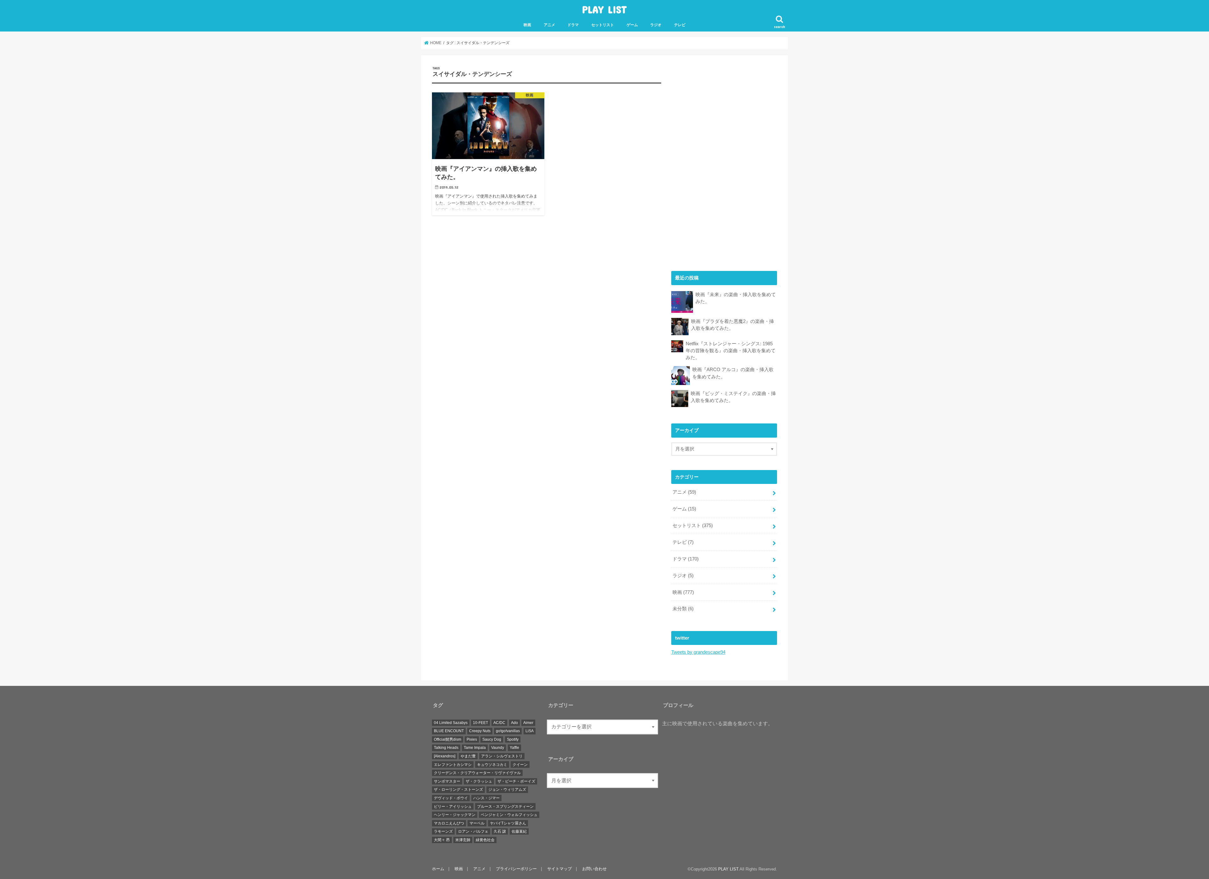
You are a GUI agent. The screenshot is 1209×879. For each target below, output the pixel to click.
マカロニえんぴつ (449, 823)
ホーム (438, 868)
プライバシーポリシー (516, 868)
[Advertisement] (718, 160)
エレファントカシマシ (453, 764)
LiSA (529, 731)
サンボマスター (447, 781)
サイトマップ (559, 868)
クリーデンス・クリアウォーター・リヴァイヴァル (477, 773)
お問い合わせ (594, 868)
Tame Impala (475, 747)
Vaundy (497, 747)
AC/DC (499, 723)
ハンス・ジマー (486, 798)
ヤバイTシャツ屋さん (508, 823)
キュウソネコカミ (492, 764)
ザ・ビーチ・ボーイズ (516, 781)
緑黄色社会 (485, 840)
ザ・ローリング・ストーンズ (458, 789)
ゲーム (632, 25)
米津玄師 (462, 840)
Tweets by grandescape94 (698, 652)
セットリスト (602, 25)
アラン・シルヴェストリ (502, 756)
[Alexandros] (444, 756)
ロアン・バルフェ (473, 831)
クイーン (520, 764)
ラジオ (655, 25)
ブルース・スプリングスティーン (505, 806)
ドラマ (573, 25)
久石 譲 (500, 831)
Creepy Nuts (480, 731)
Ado (514, 723)
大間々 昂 (442, 840)
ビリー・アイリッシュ (453, 806)
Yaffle (514, 747)
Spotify (513, 739)
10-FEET (480, 723)
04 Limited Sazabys (451, 723)
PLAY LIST (604, 9)
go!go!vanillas (508, 731)
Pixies (472, 739)
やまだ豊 (468, 756)
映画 (527, 25)
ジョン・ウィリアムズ (507, 789)
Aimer (528, 723)
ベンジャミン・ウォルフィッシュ (509, 815)
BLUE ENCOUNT (449, 731)
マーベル (477, 823)
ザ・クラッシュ (479, 781)
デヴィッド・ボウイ (451, 798)
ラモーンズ (443, 831)
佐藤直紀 (519, 831)
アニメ (549, 25)
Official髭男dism (447, 739)
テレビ (679, 25)
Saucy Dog (491, 739)
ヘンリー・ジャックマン (454, 815)
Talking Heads (446, 747)
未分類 (683, 608)
